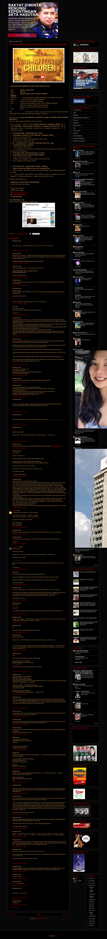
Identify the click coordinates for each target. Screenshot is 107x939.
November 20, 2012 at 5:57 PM (20, 878)
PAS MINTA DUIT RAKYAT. (86, 630)
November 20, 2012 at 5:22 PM (20, 871)
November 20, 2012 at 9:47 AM (20, 614)
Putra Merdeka (78, 310)
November (91, 890)
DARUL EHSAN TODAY (81, 191)
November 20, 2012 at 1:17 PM (20, 836)
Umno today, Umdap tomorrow (87, 260)
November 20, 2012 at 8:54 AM (20, 527)
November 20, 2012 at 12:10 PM (20, 782)
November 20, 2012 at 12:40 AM (20, 336)
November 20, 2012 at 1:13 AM (20, 424)
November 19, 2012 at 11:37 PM (20, 250)
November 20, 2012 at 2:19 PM (20, 846)
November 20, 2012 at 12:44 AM (20, 375)
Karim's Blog (78, 448)
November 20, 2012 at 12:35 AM (20, 314)
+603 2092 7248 (19, 194)
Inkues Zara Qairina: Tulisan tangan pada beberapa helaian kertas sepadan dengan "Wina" (87, 676)
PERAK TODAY (77, 125)
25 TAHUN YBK (77, 110)
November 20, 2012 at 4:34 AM (20, 448)
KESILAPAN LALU (79, 248)
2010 (90, 921)
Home (39, 914)
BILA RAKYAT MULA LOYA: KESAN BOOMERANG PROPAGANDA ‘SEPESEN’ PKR (88, 183)
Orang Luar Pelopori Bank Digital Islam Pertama (85, 334)
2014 (90, 880)
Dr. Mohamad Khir (79, 656)
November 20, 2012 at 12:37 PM (20, 814)
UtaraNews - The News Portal (82, 691)
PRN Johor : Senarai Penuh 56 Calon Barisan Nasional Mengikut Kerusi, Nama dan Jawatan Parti (88, 216)
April (90, 908)
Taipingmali (78, 302)
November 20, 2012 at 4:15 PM (20, 863)
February (91, 912)
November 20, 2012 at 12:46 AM (20, 382)
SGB (74, 128)
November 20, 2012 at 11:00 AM (20, 694)
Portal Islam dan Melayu (81, 269)
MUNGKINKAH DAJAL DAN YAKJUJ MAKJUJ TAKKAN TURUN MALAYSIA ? (89, 624)
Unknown (15, 510)
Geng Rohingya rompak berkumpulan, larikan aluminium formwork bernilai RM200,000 (88, 205)
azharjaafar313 (78, 224)
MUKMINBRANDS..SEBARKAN (81, 117)
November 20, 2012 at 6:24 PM (20, 885)
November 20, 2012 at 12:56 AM (20, 396)
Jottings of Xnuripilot (80, 684)
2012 (90, 885)
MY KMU (75, 133)
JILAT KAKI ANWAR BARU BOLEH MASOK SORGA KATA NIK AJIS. (88, 611)
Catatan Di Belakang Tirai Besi (81, 658)
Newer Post (12, 914)
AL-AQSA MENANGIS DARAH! (82, 652)
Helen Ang (77, 259)
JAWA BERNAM (79, 321)
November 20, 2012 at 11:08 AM (20, 716)
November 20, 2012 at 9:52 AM (20, 632)
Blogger (56, 935)
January (91, 916)
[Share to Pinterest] (39, 234)
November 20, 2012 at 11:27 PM (20, 897)
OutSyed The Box (79, 150)
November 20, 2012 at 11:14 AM (20, 724)
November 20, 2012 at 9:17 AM (20, 569)
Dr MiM (77, 213)
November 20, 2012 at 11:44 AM (20, 734)
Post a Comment (15, 907)
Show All (96, 723)
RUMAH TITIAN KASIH (79, 141)
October (91, 894)
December (91, 887)
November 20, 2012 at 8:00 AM (20, 507)
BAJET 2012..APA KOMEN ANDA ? (88, 572)
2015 (90, 878)
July (90, 901)
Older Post (65, 914)
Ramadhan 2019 (84, 703)
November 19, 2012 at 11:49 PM (20, 285)
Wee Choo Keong (79, 349)
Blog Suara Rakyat (79, 235)
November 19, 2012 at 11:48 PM (20, 277)
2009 (90, 923)
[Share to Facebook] (37, 234)
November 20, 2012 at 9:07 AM (20, 543)
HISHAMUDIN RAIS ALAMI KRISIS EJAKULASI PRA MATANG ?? (88, 596)
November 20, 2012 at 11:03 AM (20, 708)
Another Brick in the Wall (81, 161)
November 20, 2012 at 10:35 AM (20, 671)
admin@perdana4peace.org (20, 192)
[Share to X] (36, 234)
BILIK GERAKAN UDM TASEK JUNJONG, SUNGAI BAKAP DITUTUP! (88, 324)
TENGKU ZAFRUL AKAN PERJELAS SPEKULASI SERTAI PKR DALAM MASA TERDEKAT (84, 305)
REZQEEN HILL (79, 288)
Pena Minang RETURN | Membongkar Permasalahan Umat (84, 180)
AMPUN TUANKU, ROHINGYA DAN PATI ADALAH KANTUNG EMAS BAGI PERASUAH (88, 153)
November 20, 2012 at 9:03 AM (20, 534)
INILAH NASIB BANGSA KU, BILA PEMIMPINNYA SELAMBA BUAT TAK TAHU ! (88, 639)
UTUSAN (75, 120)
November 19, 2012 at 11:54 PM (20, 303)
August (91, 899)
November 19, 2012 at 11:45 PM (20, 263)
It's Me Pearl (78, 702)
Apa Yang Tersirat (79, 277)
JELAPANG (78, 338)
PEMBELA (75, 115)
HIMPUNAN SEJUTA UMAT (86, 579)
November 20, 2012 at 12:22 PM (20, 793)
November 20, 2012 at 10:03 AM (20, 650)
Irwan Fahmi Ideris (79, 252)
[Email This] (33, 234)
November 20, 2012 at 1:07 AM (20, 411)
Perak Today (78, 295)
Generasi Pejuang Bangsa (81, 437)
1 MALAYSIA (78, 713)
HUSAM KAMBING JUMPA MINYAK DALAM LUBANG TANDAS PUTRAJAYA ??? (88, 589)
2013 (90, 883)
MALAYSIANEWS (77, 135)
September (91, 896)
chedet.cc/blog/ (78, 662)
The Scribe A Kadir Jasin (81, 332)
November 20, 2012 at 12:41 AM (20, 364)
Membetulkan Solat (85, 226)
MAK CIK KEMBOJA (85, 339)
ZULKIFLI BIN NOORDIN (81, 650)
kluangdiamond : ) (79, 246)
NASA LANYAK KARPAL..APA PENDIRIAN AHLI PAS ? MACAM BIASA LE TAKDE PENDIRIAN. (88, 604)
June (90, 904)
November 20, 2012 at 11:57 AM (20, 768)
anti (76, 878)
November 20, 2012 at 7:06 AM (20, 476)
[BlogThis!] (34, 234)
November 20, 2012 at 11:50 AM (20, 749)
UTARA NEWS (76, 130)
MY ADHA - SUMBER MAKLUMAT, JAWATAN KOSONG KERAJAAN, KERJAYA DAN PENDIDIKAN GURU (84, 672)
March (90, 910)
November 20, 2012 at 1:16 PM (20, 828)
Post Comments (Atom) (41, 918)
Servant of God (16, 546)
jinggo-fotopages (79, 555)
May (90, 906)
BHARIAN (75, 123)
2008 (90, 925)
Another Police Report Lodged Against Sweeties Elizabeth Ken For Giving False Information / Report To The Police (85, 431)
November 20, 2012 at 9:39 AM (20, 600)
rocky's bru (77, 172)
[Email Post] (30, 233)
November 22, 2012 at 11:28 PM (20, 904)
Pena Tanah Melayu (79, 202)
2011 (90, 918)
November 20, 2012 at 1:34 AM (20, 441)
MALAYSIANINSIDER (78, 138)
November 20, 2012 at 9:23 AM (20, 584)
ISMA (74, 112)
